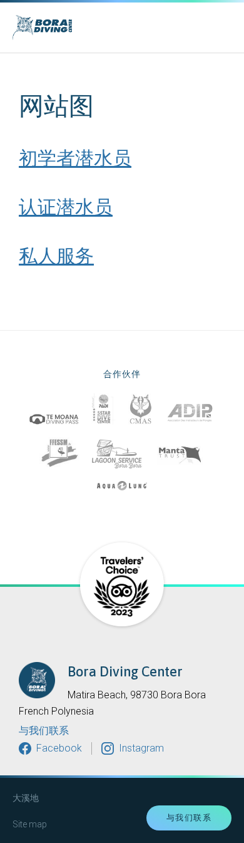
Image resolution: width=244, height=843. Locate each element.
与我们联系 (44, 731)
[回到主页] (84, 28)
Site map (30, 824)
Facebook (59, 748)
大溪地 (26, 798)
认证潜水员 (66, 206)
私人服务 (56, 255)
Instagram (141, 748)
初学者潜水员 (75, 157)
